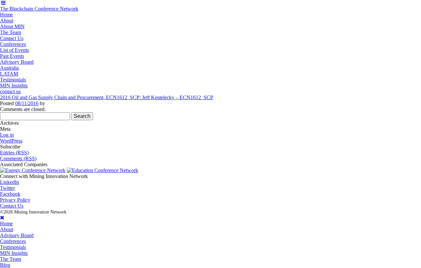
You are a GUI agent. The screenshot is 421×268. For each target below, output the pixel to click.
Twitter (7, 188)
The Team (10, 32)
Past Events (12, 56)
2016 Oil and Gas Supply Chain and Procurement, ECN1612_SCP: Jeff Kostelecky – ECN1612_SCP (106, 97)
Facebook (10, 194)
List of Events (14, 50)
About (6, 20)
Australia (9, 68)
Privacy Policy (15, 200)
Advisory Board (17, 62)
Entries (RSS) (14, 152)
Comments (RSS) (18, 158)
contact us (10, 91)
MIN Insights (14, 85)
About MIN (12, 26)
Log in (7, 135)
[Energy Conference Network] (32, 170)
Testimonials (13, 79)
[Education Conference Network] (102, 170)
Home (6, 14)
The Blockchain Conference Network (39, 8)
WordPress (11, 141)
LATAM (9, 74)
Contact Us (11, 38)
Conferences (13, 44)
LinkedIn (9, 182)
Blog (5, 265)
